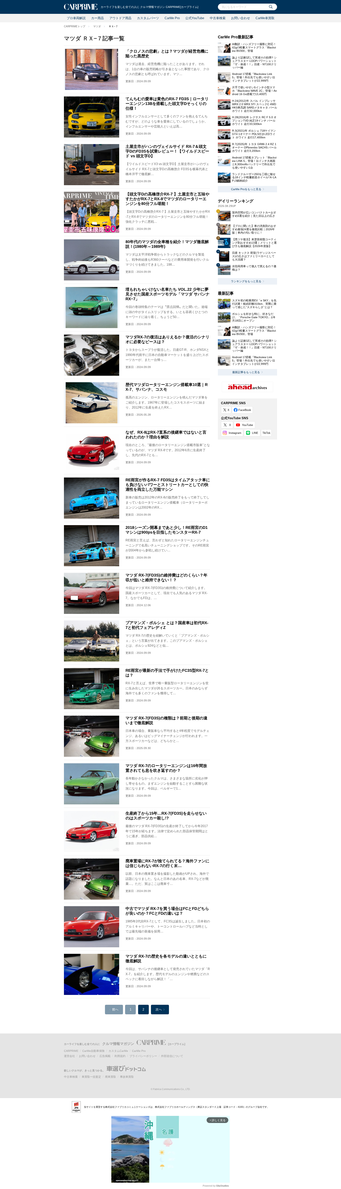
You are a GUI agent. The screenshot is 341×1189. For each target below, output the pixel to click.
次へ (159, 1009)
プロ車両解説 (76, 18)
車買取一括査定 (91, 1076)
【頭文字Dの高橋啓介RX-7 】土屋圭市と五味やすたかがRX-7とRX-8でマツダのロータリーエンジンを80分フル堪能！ (167, 199)
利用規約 (120, 1056)
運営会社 (69, 1056)
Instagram (235, 432)
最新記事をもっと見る (246, 372)
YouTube (247, 425)
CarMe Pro (172, 18)
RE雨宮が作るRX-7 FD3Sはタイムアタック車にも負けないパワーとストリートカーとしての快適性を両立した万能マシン (168, 485)
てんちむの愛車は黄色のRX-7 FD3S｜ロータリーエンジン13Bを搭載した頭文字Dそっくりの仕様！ (167, 103)
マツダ (97, 26)
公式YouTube (194, 18)
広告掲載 (105, 1056)
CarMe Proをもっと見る (246, 189)
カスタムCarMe (118, 1050)
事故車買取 (127, 1076)
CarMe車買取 (265, 18)
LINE (255, 432)
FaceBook (244, 409)
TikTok (266, 432)
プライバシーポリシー (143, 1056)
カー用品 (97, 18)
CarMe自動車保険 (93, 1050)
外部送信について (172, 1056)
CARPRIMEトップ (74, 26)
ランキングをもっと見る (246, 281)
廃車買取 (110, 1076)
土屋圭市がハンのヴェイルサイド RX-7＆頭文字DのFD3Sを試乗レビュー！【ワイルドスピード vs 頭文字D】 (167, 151)
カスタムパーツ (148, 18)
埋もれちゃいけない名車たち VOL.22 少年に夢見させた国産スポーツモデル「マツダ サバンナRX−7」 (168, 294)
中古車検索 (218, 18)
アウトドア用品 (120, 18)
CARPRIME (71, 1050)
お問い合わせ (240, 18)
